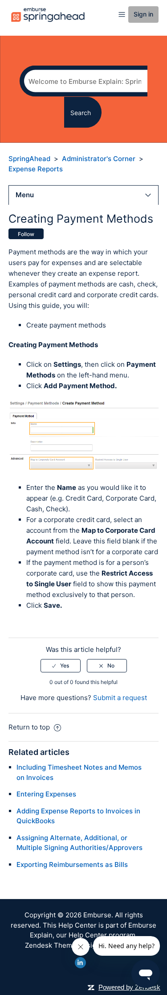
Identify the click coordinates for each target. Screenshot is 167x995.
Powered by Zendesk (129, 987)
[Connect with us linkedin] (80, 962)
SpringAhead (29, 158)
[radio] (61, 665)
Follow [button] (26, 234)
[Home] (47, 14)
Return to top (30, 727)
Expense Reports (35, 169)
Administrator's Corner (98, 158)
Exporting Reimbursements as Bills (72, 864)
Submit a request (120, 697)
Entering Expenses (46, 794)
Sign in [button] (143, 14)
